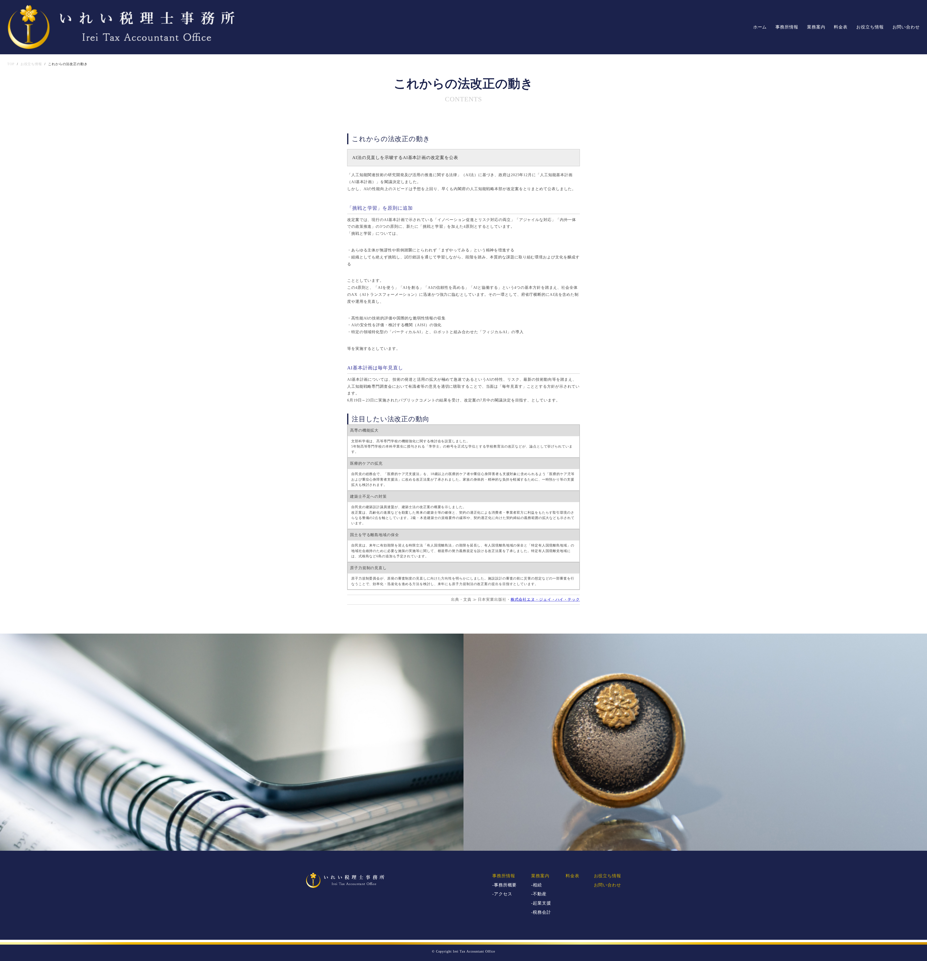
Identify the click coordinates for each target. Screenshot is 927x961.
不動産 (540, 894)
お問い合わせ (906, 27)
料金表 (841, 27)
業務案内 (816, 27)
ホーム (760, 27)
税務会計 (542, 912)
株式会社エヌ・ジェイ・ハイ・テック (545, 599)
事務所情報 (786, 27)
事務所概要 (505, 885)
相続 (537, 885)
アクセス (503, 894)
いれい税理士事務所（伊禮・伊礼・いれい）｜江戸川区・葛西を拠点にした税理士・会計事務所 (121, 27)
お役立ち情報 (870, 27)
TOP (10, 64)
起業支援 (542, 903)
